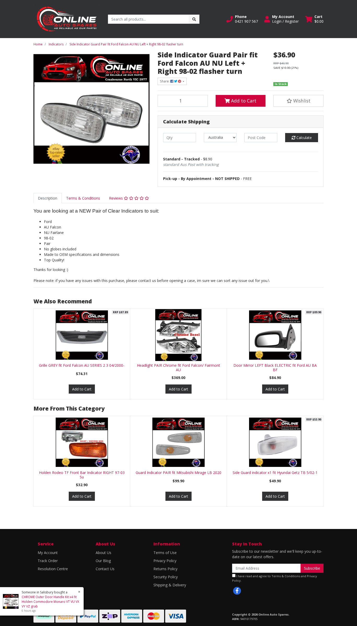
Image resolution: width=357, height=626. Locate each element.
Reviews (116, 198)
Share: (165, 81)
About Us (103, 552)
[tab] (47, 198)
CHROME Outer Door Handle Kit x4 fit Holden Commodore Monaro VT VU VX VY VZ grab (50, 602)
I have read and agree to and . (274, 578)
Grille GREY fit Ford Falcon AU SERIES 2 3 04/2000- (81, 365)
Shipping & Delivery (169, 584)
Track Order (48, 560)
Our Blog (103, 560)
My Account (48, 552)
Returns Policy (165, 568)
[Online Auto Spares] (66, 18)
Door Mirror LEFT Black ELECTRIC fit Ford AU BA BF (275, 367)
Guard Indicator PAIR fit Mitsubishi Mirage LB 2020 (178, 472)
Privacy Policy (164, 560)
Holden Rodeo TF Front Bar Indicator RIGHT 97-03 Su (82, 474)
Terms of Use (165, 552)
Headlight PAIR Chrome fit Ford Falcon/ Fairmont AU (178, 367)
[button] (242, 19)
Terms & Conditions (83, 198)
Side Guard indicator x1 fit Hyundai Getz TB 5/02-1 (275, 472)
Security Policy (165, 576)
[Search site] (194, 19)
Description (47, 198)
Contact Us (105, 568)
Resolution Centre (53, 568)
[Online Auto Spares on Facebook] (237, 591)
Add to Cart (243, 101)
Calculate (303, 137)
